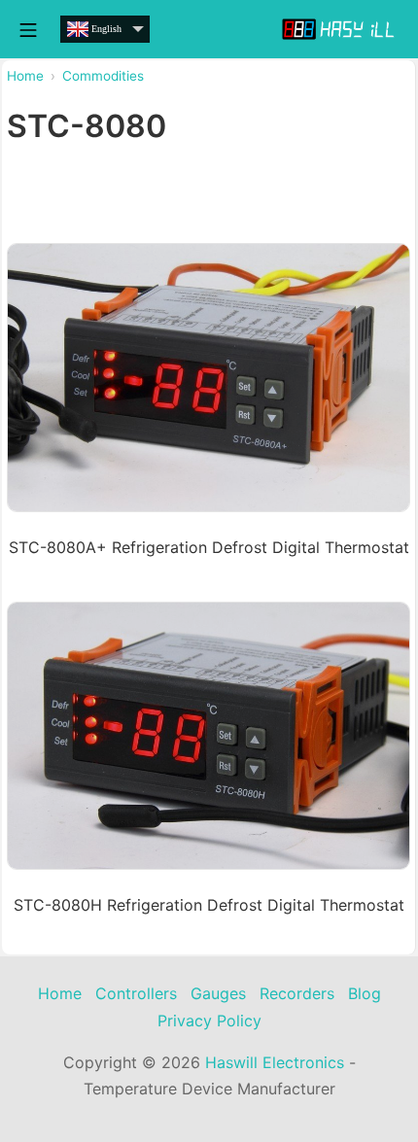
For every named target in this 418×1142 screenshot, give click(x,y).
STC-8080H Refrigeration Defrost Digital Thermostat (209, 905)
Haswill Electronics (274, 1062)
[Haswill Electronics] (340, 29)
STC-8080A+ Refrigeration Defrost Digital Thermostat (209, 547)
